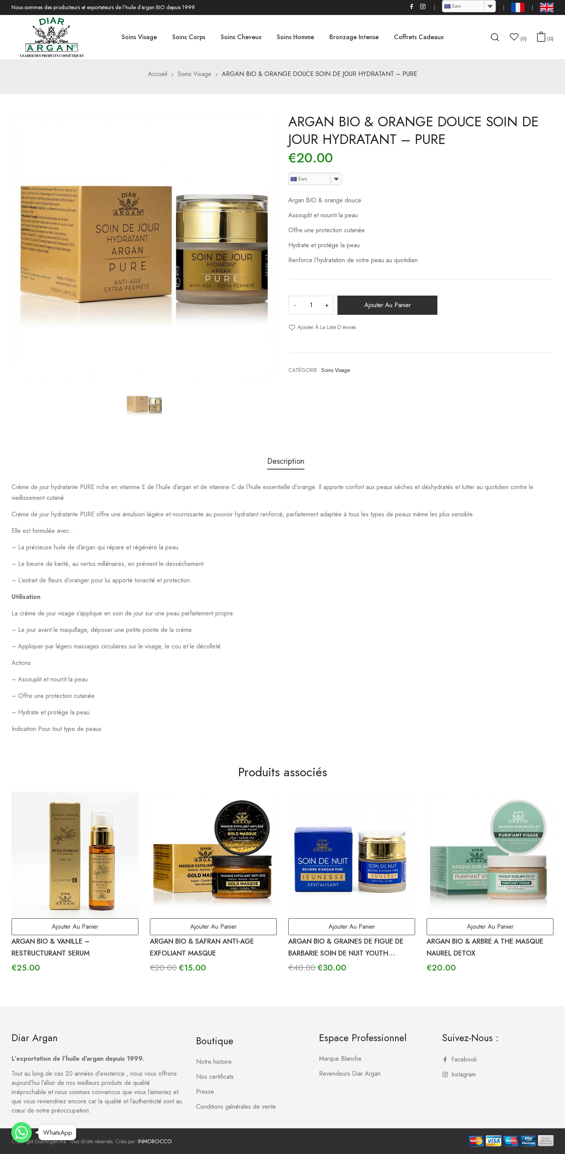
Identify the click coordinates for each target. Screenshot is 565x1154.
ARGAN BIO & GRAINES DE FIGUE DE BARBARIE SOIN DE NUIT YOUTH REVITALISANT (346, 953)
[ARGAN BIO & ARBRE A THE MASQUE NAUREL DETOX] (490, 855)
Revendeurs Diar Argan (350, 1073)
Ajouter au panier (387, 305)
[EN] (546, 7)
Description (285, 461)
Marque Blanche (340, 1058)
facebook (412, 6)
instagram (423, 6)
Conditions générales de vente (236, 1106)
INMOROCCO (155, 1141)
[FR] (518, 7)
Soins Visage (335, 370)
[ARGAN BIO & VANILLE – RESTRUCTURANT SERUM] (75, 855)
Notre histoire (214, 1061)
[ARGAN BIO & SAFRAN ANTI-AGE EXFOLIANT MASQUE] (213, 855)
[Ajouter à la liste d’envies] (124, 806)
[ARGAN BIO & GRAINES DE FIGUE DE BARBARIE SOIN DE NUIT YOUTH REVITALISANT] (351, 855)
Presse (205, 1091)
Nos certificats (215, 1076)
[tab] (286, 462)
